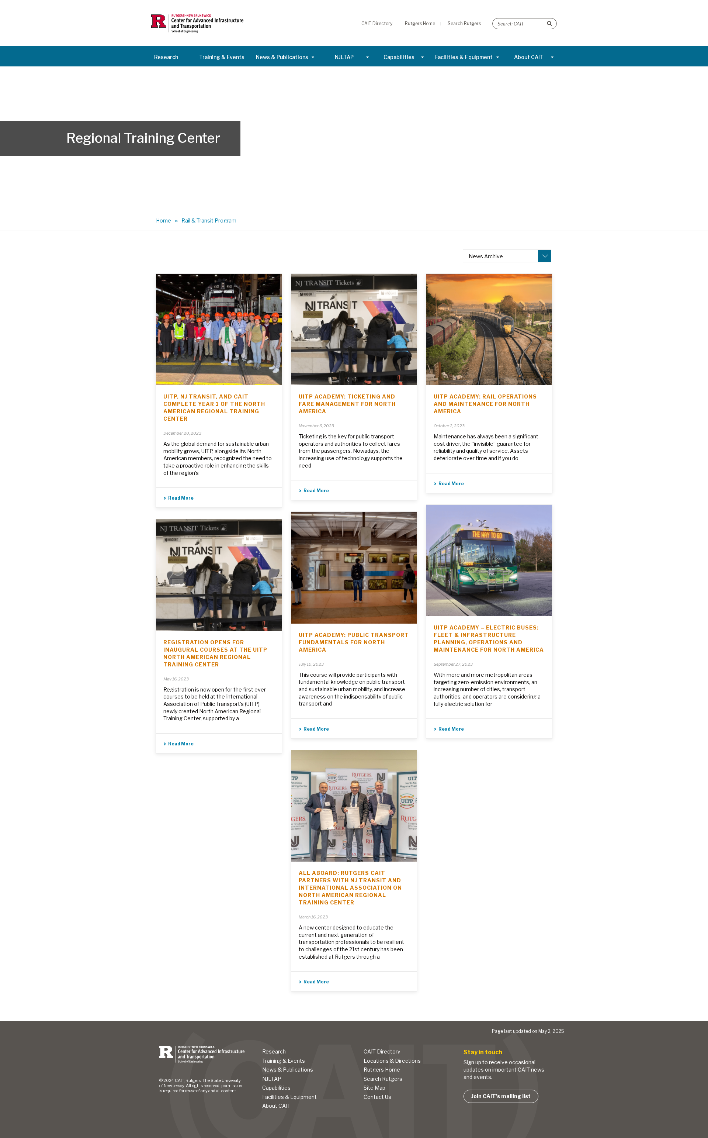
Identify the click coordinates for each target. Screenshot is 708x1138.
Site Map (374, 1087)
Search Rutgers (383, 1079)
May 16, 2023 (176, 679)
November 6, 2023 (316, 425)
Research (166, 57)
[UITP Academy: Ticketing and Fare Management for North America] (354, 329)
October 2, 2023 (449, 425)
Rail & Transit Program (208, 220)
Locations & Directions (392, 1061)
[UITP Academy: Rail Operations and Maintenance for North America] (489, 329)
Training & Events (221, 57)
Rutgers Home (382, 1069)
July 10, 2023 (311, 664)
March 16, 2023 (313, 917)
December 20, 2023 (182, 433)
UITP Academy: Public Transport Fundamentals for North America (354, 642)
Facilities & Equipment (464, 57)
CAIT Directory (382, 1051)
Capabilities (399, 57)
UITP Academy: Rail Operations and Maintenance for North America (485, 403)
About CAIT (529, 57)
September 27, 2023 (453, 664)
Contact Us (377, 1097)
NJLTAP (344, 57)
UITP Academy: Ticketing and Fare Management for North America (347, 403)
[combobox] (507, 255)
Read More (181, 498)
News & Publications (282, 57)
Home (163, 220)
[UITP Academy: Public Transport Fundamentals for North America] (354, 567)
